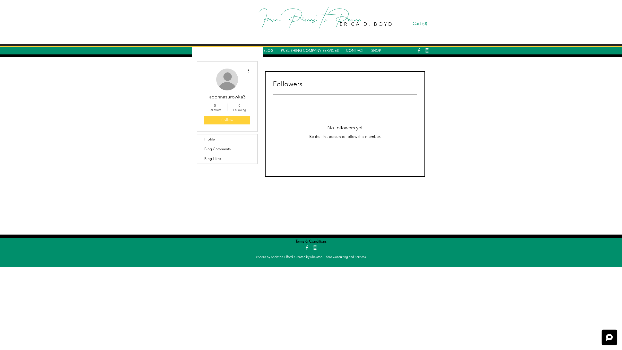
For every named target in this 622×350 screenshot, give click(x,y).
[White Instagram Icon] (427, 50)
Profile (209, 139)
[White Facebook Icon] (419, 50)
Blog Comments (217, 149)
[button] (421, 23)
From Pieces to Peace (311, 20)
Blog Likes (212, 158)
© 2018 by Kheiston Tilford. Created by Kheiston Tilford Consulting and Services (311, 257)
